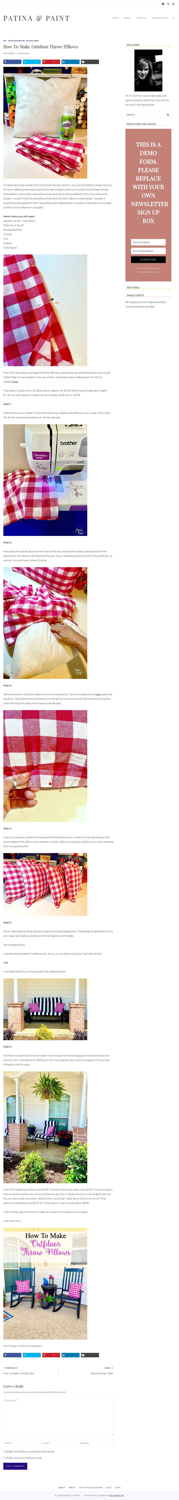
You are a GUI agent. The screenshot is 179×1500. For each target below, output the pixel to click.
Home (115, 18)
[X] (168, 4)
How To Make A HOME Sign (18, 1371)
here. (15, 381)
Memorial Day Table (102, 1371)
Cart (118, 1488)
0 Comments (23, 53)
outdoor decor (16, 41)
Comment (10, 1400)
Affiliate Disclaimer (91, 1488)
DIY (5, 41)
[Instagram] (173, 4)
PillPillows (32, 41)
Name (8, 1443)
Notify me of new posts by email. (24, 1458)
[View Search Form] (174, 18)
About (127, 18)
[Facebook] (163, 4)
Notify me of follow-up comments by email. (30, 1451)
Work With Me (160, 18)
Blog (109, 1488)
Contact (141, 18)
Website (84, 1443)
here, (98, 694)
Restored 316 (116, 1496)
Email (46, 1443)
